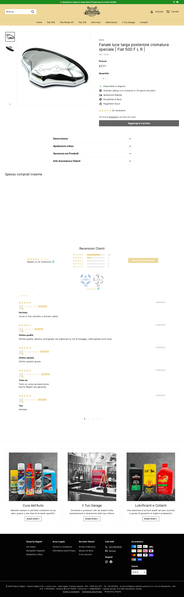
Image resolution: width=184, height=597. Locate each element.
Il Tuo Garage (128, 22)
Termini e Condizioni (62, 547)
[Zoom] (53, 68)
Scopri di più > (33, 519)
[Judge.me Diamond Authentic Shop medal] (86, 280)
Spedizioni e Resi (63, 146)
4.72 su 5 (45, 259)
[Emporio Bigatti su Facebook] (111, 561)
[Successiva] (10, 103)
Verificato (91, 288)
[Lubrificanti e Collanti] (151, 477)
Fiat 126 (82, 22)
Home (39, 22)
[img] (25, 302)
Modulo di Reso (86, 550)
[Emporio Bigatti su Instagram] (106, 561)
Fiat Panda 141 (67, 22)
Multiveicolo (111, 22)
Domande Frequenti (35, 550)
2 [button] (88, 419)
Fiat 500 (51, 22)
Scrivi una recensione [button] (143, 260)
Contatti (144, 22)
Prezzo (103, 61)
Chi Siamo (31, 547)
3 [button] (92, 419)
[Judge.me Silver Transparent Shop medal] (98, 280)
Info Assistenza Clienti (66, 161)
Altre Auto (96, 22)
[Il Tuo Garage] (92, 477)
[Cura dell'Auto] (33, 477)
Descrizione (60, 138)
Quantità (104, 73)
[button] (105, 110)
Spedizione (113, 117)
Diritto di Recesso (87, 547)
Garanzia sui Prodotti (66, 153)
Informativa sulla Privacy (64, 550)
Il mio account (85, 554)
